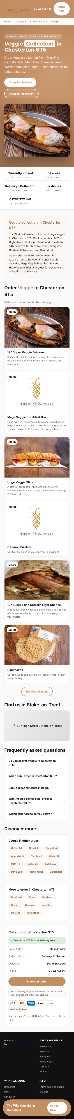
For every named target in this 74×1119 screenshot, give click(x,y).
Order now (61, 8)
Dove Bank (17, 871)
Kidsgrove (51, 863)
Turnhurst (36, 856)
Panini (32, 897)
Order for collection (21, 93)
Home (7, 21)
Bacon (14, 905)
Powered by (9, 1042)
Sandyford (52, 848)
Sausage (30, 905)
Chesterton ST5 (38, 21)
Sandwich (47, 897)
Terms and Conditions (52, 1086)
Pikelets (15, 912)
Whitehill (54, 856)
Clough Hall (56, 871)
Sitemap (44, 1091)
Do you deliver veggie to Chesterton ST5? (32, 763)
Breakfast (16, 897)
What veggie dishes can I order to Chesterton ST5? (30, 800)
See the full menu (37, 691)
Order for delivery (20, 82)
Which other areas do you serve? (30, 814)
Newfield (34, 848)
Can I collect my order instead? (28, 788)
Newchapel (36, 871)
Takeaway (20, 21)
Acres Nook (17, 856)
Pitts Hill (15, 863)
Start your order (37, 981)
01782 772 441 (42, 8)
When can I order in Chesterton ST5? (32, 776)
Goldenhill (16, 848)
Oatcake (46, 905)
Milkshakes (33, 912)
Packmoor (32, 863)
